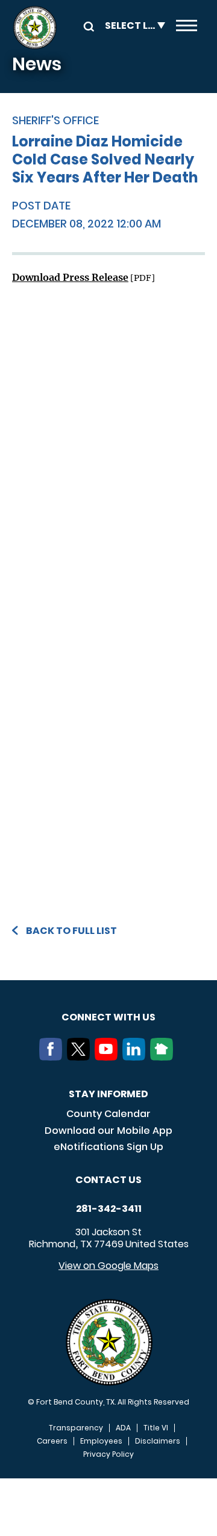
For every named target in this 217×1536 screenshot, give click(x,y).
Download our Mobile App (108, 1130)
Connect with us (108, 1017)
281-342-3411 (109, 1209)
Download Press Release (70, 277)
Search (87, 25)
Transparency (76, 1428)
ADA (123, 1428)
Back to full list (71, 931)
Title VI (155, 1428)
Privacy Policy (108, 1454)
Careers (52, 1441)
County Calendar (108, 1114)
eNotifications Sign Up (108, 1147)
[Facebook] (53, 1057)
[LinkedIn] (136, 1057)
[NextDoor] (164, 1057)
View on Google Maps (108, 1265)
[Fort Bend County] (34, 27)
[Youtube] (108, 1057)
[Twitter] (81, 1057)
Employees (101, 1441)
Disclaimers (157, 1441)
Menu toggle (186, 28)
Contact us (108, 1180)
